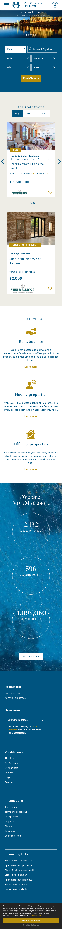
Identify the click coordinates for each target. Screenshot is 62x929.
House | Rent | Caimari (16, 884)
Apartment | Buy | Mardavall (19, 879)
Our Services (11, 763)
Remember (50, 192)
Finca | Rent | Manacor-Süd (18, 860)
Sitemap (9, 826)
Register (9, 782)
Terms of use (11, 807)
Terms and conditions (16, 812)
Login (8, 777)
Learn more (31, 366)
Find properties (12, 693)
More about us (31, 656)
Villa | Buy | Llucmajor (16, 875)
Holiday (42, 113)
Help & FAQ (10, 821)
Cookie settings (13, 836)
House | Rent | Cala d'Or (17, 889)
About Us (9, 758)
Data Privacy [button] (35, 915)
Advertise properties (15, 698)
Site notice (10, 831)
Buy (17, 113)
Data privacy (11, 816)
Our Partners (11, 768)
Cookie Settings (31, 925)
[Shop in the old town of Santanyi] (31, 228)
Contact (9, 772)
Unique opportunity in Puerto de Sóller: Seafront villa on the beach (30, 164)
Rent (28, 113)
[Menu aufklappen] (6, 4)
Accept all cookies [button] (31, 920)
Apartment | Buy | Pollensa (18, 865)
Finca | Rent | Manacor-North (19, 870)
